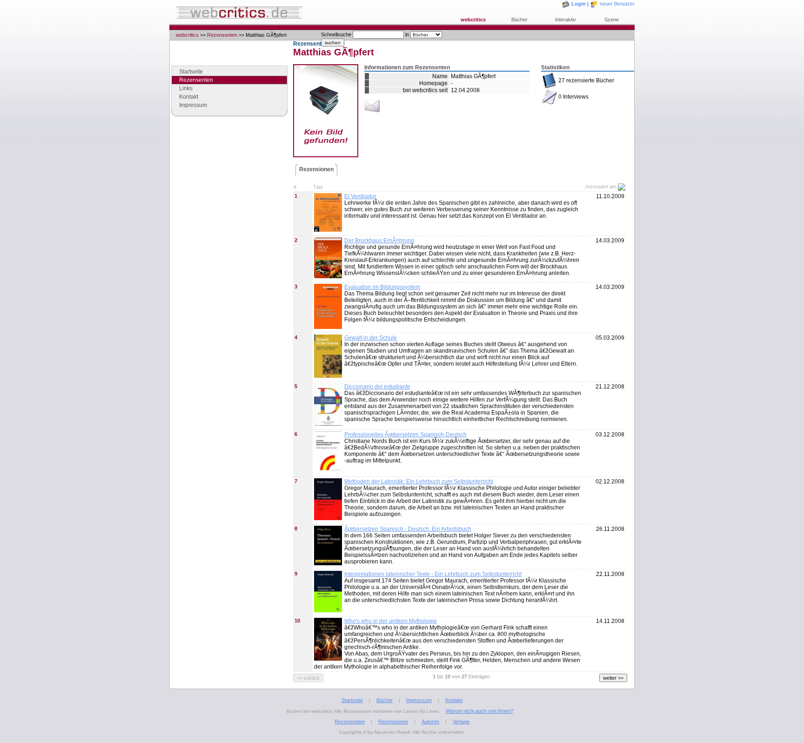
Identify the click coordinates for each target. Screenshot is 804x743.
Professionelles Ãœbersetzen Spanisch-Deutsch (405, 434)
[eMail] (372, 112)
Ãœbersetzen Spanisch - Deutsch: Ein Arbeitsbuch (407, 529)
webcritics (473, 19)
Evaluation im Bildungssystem (382, 287)
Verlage (461, 721)
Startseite (191, 71)
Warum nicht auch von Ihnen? (479, 711)
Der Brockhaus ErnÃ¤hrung (379, 240)
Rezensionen (316, 169)
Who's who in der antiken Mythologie (390, 621)
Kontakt (188, 97)
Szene (611, 19)
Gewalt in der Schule (370, 338)
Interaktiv (565, 19)
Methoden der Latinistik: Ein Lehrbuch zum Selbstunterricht (418, 481)
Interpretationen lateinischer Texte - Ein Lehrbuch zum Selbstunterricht (433, 574)
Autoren (430, 721)
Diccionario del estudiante (377, 386)
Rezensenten (222, 35)
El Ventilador (360, 196)
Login (578, 4)
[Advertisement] (229, 195)
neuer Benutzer (617, 4)
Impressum (193, 105)
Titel (317, 187)
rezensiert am (600, 186)
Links (186, 88)
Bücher (519, 19)
